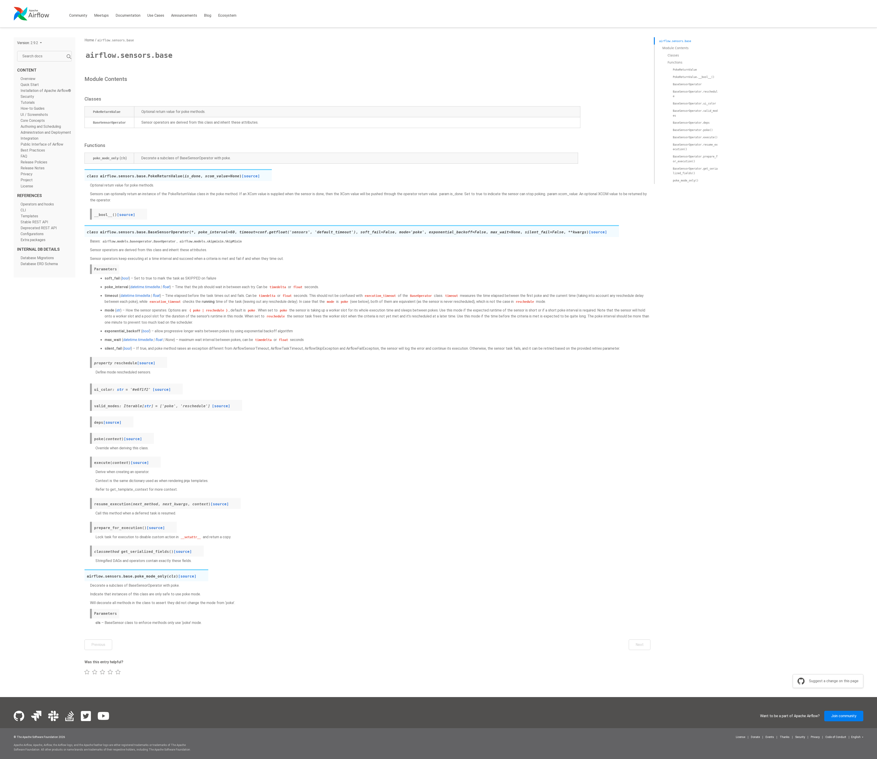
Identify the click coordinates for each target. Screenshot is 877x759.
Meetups (101, 15)
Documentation (128, 15)
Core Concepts (33, 120)
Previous (98, 644)
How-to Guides (33, 108)
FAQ (24, 156)
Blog (207, 15)
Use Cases (155, 15)
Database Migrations (37, 258)
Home (89, 40)
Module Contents (675, 48)
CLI (23, 210)
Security (27, 96)
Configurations (32, 234)
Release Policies (34, 162)
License (27, 186)
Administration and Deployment (46, 132)
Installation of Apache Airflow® (46, 90)
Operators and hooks (37, 204)
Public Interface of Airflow (42, 144)
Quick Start (30, 85)
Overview (28, 79)
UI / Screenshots (34, 114)
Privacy (26, 174)
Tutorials (28, 102)
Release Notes (33, 168)
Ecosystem (227, 15)
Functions (675, 62)
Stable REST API (34, 222)
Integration (29, 138)
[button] (29, 43)
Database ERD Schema (39, 264)
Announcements (184, 15)
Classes (673, 55)
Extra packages (33, 240)
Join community (843, 716)
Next (640, 644)
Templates (29, 216)
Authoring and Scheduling (41, 126)
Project (27, 180)
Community (78, 15)
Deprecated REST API (39, 228)
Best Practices (33, 150)
